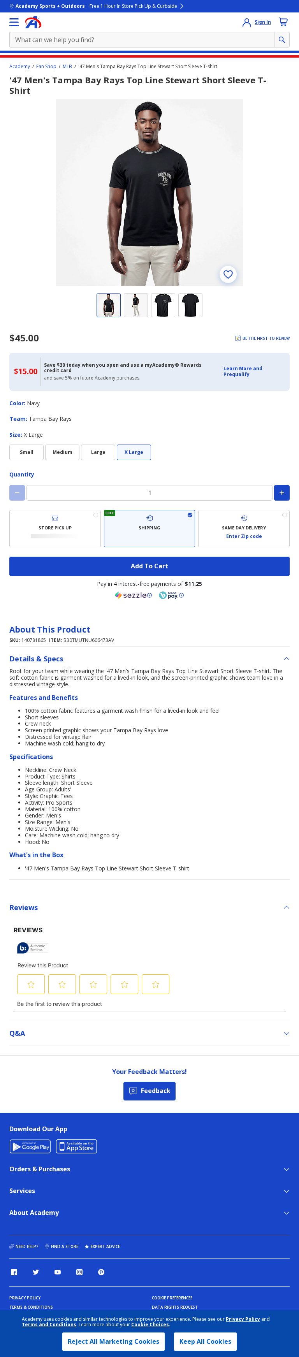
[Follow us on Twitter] (35, 1272)
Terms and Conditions (49, 1324)
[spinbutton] (149, 493)
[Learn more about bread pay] (171, 595)
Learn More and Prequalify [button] (242, 371)
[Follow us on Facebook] (14, 1272)
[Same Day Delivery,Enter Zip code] (244, 528)
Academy (19, 66)
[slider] (149, 192)
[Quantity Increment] (282, 493)
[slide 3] (163, 305)
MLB (67, 66)
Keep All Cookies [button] (205, 1341)
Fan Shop (46, 66)
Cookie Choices (150, 1324)
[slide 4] (190, 305)
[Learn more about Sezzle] (133, 595)
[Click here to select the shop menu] (14, 22)
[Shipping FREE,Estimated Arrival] (149, 528)
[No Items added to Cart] (283, 22)
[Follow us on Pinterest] (101, 1272)
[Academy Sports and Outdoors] (33, 22)
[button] (254, 371)
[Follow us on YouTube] (57, 1272)
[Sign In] (247, 22)
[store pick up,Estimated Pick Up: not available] (55, 528)
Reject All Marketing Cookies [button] (113, 1341)
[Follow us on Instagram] (79, 1272)
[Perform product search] (282, 39)
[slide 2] (136, 305)
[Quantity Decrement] (17, 493)
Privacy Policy (243, 1319)
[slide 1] (109, 305)
